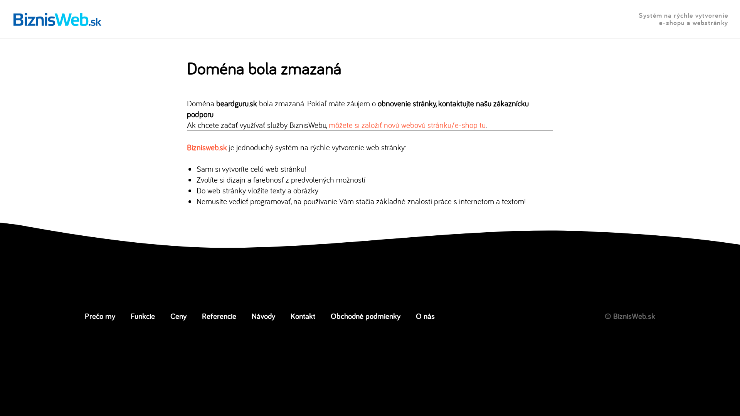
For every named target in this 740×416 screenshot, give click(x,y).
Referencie (219, 315)
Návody (263, 315)
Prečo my (100, 315)
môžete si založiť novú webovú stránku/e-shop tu (407, 124)
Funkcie (143, 315)
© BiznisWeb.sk (630, 315)
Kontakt (303, 315)
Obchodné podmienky (365, 315)
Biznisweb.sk (207, 147)
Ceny (178, 315)
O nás (425, 315)
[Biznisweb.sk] (57, 19)
